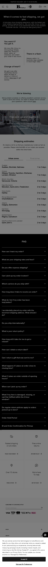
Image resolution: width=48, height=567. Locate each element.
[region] (24, 552)
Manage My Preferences (24, 564)
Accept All (24, 559)
